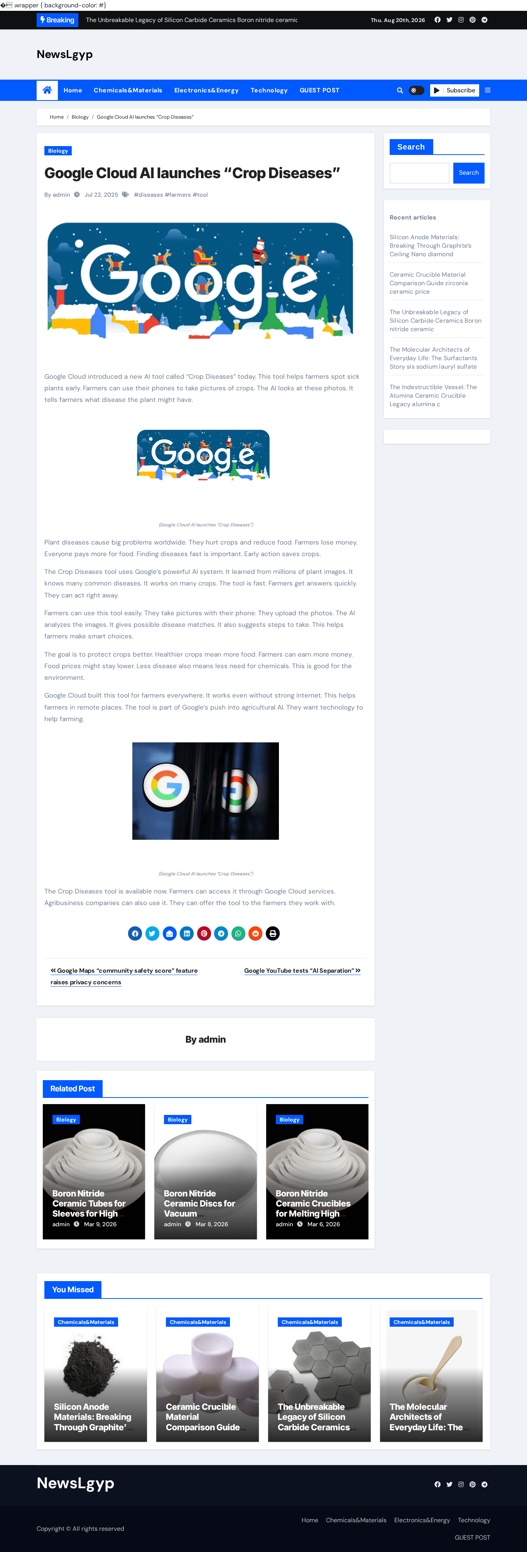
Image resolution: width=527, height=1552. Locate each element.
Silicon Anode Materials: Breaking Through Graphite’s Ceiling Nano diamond (430, 245)
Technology (269, 90)
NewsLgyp (65, 54)
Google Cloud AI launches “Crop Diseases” (192, 173)
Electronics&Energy (206, 90)
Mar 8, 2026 (212, 1224)
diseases (151, 195)
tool (202, 195)
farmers (180, 195)
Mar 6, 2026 (323, 1224)
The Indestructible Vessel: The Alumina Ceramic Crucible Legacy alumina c (433, 395)
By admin (57, 195)
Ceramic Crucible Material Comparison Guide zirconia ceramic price (429, 283)
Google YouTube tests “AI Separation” (299, 971)
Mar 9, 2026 (100, 1224)
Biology (58, 150)
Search (411, 147)
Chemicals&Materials (128, 90)
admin (212, 1039)
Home (73, 90)
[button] (487, 90)
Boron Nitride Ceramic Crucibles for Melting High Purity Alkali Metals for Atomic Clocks (314, 1213)
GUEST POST (320, 90)
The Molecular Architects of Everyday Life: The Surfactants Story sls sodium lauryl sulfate (433, 358)
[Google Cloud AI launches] (205, 457)
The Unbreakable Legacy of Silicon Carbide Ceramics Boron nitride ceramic (435, 320)
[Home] (47, 90)
